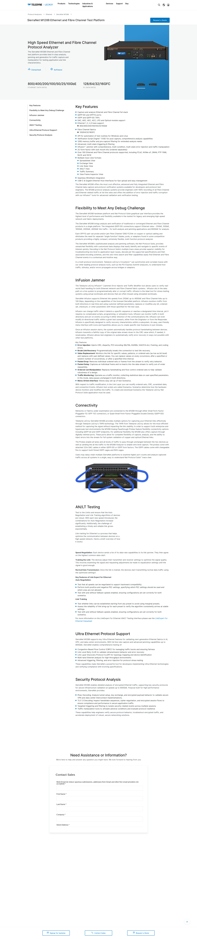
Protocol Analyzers (35, 14)
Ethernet (49, 14)
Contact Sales (100, 933)
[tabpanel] (141, 85)
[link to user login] (168, 5)
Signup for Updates (58, 933)
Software (58, 70)
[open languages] (163, 5)
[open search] (159, 5)
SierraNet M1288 (62, 14)
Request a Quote (160, 20)
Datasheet (36, 70)
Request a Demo (142, 933)
